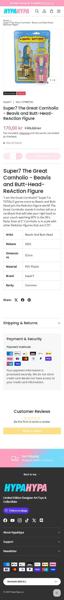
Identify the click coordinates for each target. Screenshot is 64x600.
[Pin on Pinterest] (29, 300)
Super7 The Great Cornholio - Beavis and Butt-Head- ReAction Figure (28, 24)
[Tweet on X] (16, 300)
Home (6, 21)
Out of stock (43, 156)
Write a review (32, 431)
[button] (51, 11)
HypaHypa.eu (17, 591)
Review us (48, 3)
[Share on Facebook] (22, 300)
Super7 (7, 101)
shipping (24, 133)
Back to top (30, 474)
